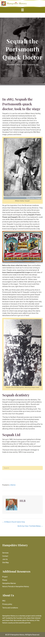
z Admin (12, 485)
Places (4, 580)
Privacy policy (7, 604)
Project (5, 577)
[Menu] (22, 10)
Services (5, 553)
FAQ (3, 601)
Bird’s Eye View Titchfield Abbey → (30, 526)
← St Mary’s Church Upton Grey (13, 522)
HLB (23, 65)
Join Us (5, 559)
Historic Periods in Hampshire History (15, 586)
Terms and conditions (10, 608)
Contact (5, 556)
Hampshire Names (9, 583)
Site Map (5, 562)
